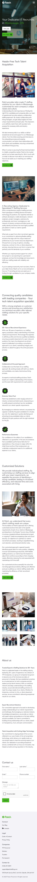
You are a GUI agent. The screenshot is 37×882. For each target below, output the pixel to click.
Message (5, 782)
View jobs (6, 29)
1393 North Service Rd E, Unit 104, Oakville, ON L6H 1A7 (18, 872)
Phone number (24, 774)
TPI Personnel (6, 848)
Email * (4, 774)
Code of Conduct (7, 836)
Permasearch (6, 858)
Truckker (4, 854)
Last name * (23, 766)
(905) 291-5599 (6, 866)
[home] (16, 3)
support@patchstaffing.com (9, 869)
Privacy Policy (6, 840)
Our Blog (4, 825)
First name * (6, 766)
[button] (33, 2)
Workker (4, 851)
